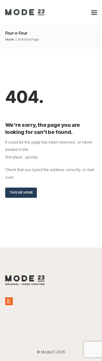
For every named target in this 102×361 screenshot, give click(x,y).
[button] (94, 12)
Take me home (21, 192)
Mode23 (48, 352)
